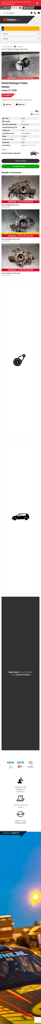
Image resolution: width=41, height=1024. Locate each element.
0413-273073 (30, 145)
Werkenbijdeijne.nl (8, 4)
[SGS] (30, 763)
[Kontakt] (39, 13)
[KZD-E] (10, 763)
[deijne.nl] (15, 19)
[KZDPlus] (20, 763)
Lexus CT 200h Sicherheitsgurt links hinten (15, 49)
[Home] (15, 46)
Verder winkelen (20, 161)
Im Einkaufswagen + (20, 166)
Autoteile (19, 46)
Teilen (17, 8)
